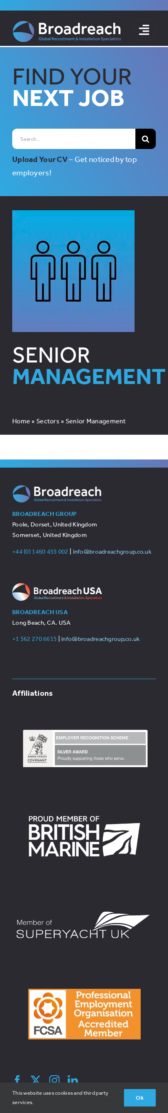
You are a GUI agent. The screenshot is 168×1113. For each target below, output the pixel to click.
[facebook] (17, 1080)
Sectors (48, 421)
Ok (140, 1097)
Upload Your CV (40, 159)
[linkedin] (73, 1080)
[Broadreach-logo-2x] (67, 24)
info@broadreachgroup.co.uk (112, 551)
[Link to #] (144, 30)
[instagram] (54, 1080)
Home (21, 421)
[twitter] (36, 1080)
